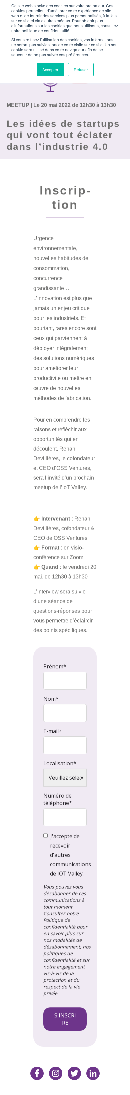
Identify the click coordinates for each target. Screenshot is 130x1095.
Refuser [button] (81, 69)
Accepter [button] (50, 69)
